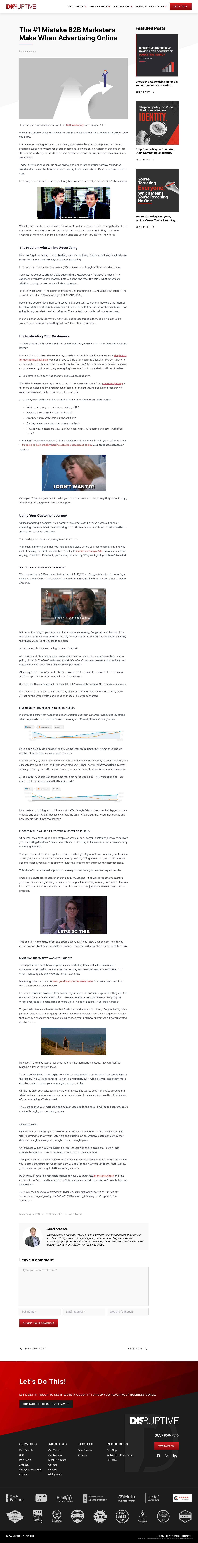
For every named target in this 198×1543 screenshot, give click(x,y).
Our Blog (112, 1450)
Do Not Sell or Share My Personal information (150, 1538)
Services (28, 1444)
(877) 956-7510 (167, 1435)
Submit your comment (38, 1323)
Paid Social (25, 1460)
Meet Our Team (57, 1460)
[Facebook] (158, 1455)
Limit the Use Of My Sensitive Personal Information (178, 1538)
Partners (112, 1460)
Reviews (82, 1455)
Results (140, 6)
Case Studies (84, 1450)
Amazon (24, 1464)
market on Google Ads (89, 551)
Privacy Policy (163, 1536)
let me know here (103, 1175)
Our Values (54, 1450)
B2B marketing (74, 125)
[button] (181, 6)
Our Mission (55, 1455)
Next (135, 1348)
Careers (52, 1464)
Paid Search (26, 1450)
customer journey (112, 383)
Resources (117, 1444)
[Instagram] (166, 1455)
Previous (35, 1348)
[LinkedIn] (175, 1456)
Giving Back (55, 1474)
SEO (21, 1455)
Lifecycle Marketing (30, 1469)
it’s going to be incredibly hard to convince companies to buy (57, 444)
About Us (57, 1444)
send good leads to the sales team (72, 981)
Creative (24, 1474)
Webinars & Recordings (120, 1455)
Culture (52, 1469)
